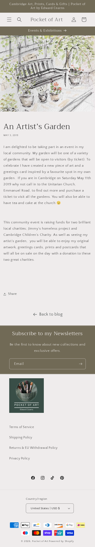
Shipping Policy (20, 437)
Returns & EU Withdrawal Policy (33, 448)
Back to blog (50, 314)
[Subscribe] (80, 363)
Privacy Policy (19, 458)
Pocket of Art (40, 541)
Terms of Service (21, 427)
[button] (9, 20)
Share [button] (12, 294)
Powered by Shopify (61, 541)
